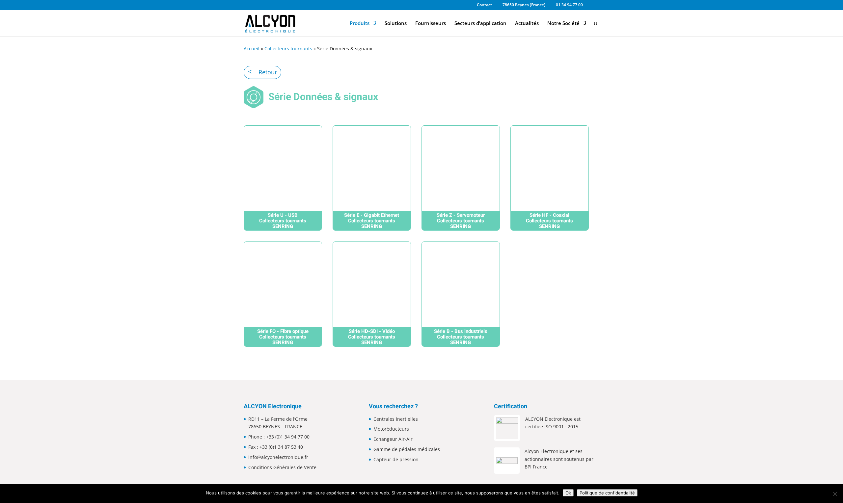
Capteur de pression (396, 459)
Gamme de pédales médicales (406, 449)
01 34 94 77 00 (569, 5)
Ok (568, 492)
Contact (484, 5)
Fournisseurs (430, 23)
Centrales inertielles (395, 419)
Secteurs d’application (480, 23)
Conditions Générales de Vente (282, 467)
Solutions (396, 23)
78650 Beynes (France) (524, 5)
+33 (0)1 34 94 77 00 (288, 437)
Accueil (251, 48)
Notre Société (563, 23)
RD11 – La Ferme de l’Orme (278, 419)
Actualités (527, 23)
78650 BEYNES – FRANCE (275, 426)
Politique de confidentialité (607, 492)
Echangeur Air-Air (393, 439)
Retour (267, 72)
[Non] (834, 493)
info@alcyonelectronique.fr (278, 457)
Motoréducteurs (391, 429)
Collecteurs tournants (288, 48)
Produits (359, 23)
